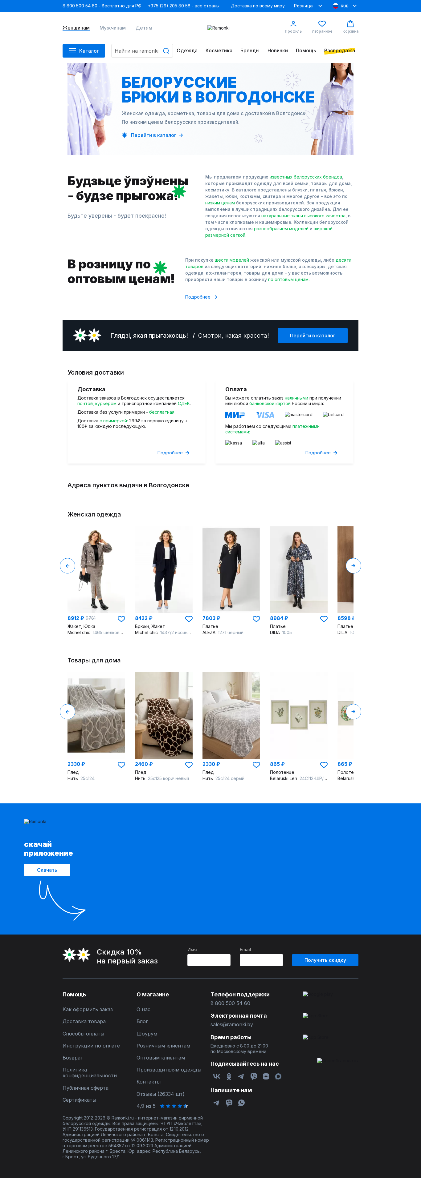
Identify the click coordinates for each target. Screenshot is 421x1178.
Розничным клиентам (163, 1046)
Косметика (219, 51)
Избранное (322, 31)
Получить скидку (325, 960)
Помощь (306, 51)
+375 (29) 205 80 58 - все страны (183, 5)
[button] (121, 619)
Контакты (149, 1082)
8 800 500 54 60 (230, 1003)
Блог (142, 1021)
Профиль (293, 31)
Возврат (73, 1058)
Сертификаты (79, 1100)
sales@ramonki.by (232, 1024)
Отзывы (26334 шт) (161, 1094)
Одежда (187, 51)
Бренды (250, 51)
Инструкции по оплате (91, 1046)
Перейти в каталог (312, 335)
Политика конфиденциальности (90, 1073)
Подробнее (198, 297)
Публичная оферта (85, 1088)
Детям (144, 28)
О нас (143, 1009)
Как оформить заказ (88, 1009)
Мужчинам (113, 28)
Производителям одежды (169, 1070)
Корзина (350, 31)
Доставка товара (84, 1021)
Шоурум (147, 1034)
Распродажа (339, 51)
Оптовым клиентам (161, 1058)
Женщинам (76, 28)
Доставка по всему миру (258, 5)
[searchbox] (142, 51)
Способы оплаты (83, 1034)
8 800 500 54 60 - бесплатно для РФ (102, 5)
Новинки (278, 51)
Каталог (89, 51)
